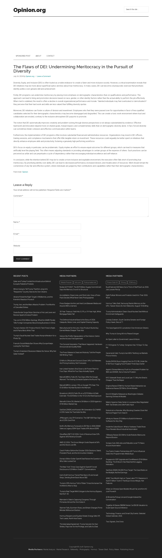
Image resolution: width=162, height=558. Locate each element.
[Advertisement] (81, 34)
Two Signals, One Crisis (115, 522)
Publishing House (127, 549)
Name (16, 222)
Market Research (62, 549)
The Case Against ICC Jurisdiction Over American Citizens (127, 328)
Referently (74, 549)
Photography (85, 549)
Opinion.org (29, 10)
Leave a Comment (44, 76)
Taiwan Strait (103, 549)
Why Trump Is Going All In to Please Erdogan (122, 334)
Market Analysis (49, 549)
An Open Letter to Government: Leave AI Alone (122, 339)
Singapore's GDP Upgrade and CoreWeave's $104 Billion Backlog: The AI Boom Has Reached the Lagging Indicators (126, 461)
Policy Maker (114, 549)
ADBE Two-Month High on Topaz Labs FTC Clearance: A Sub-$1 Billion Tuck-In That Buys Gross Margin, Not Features (127, 480)
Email (16, 234)
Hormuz (94, 549)
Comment (18, 196)
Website (16, 246)
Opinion (25, 172)
